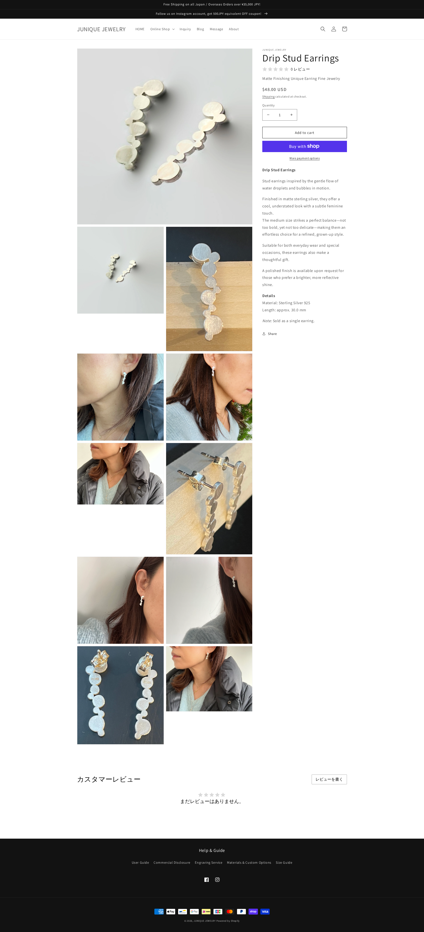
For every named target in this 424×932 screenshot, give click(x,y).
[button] (162, 29)
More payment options (305, 158)
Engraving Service (208, 862)
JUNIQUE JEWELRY (205, 920)
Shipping (268, 96)
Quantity (268, 105)
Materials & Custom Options (249, 862)
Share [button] (272, 333)
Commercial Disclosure (172, 862)
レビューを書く (329, 779)
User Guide (140, 862)
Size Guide (284, 862)
